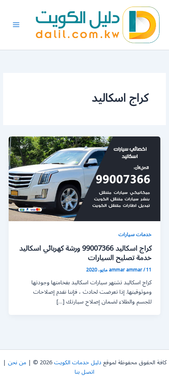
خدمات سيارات (135, 234)
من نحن (17, 362)
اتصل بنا (84, 372)
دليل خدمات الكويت (77, 362)
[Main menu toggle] (16, 24)
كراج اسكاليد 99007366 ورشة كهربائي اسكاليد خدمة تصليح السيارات (85, 253)
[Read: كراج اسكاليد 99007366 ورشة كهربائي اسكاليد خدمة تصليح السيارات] (84, 179)
